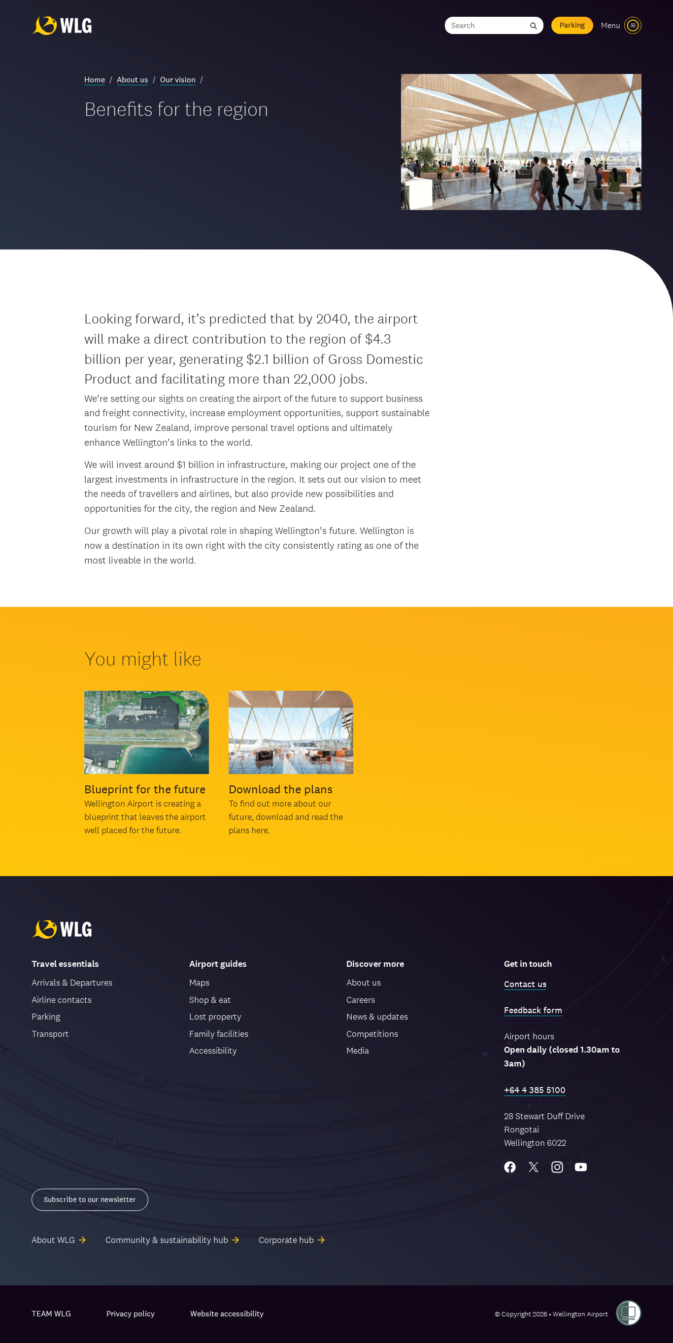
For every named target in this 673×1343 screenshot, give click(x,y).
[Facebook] (510, 1167)
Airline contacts (62, 999)
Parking (572, 25)
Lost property (215, 1016)
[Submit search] (533, 25)
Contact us (525, 984)
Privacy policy (130, 1313)
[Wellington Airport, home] (62, 25)
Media (357, 1050)
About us (132, 79)
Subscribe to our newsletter (90, 1199)
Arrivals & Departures (72, 982)
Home (94, 79)
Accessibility (213, 1050)
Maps (199, 982)
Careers (360, 999)
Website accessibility (227, 1313)
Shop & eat (210, 999)
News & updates (377, 1016)
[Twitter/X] (533, 1167)
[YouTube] (581, 1167)
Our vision (178, 79)
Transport (50, 1033)
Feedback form (533, 1010)
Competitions (372, 1033)
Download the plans (281, 789)
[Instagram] (557, 1167)
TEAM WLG (51, 1313)
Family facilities (218, 1033)
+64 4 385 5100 (535, 1090)
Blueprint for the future (144, 789)
